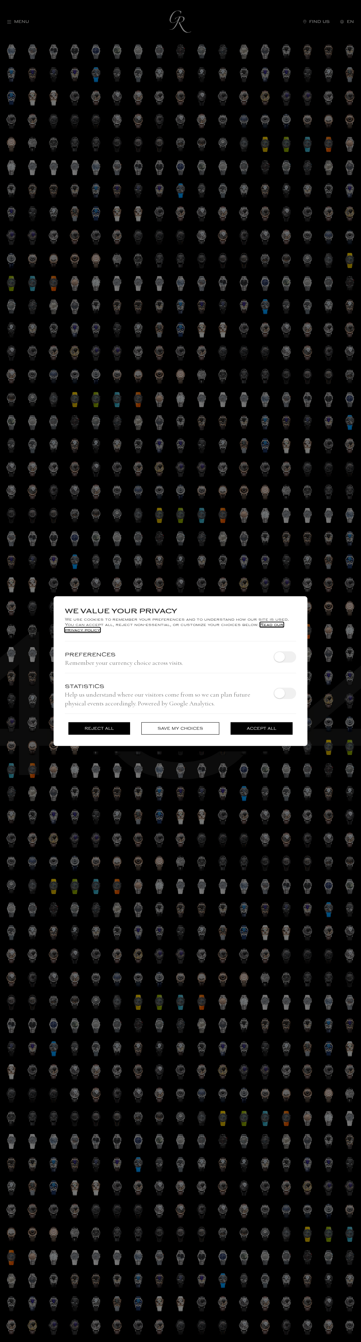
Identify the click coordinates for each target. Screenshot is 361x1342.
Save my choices (180, 728)
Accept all (261, 728)
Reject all (99, 728)
